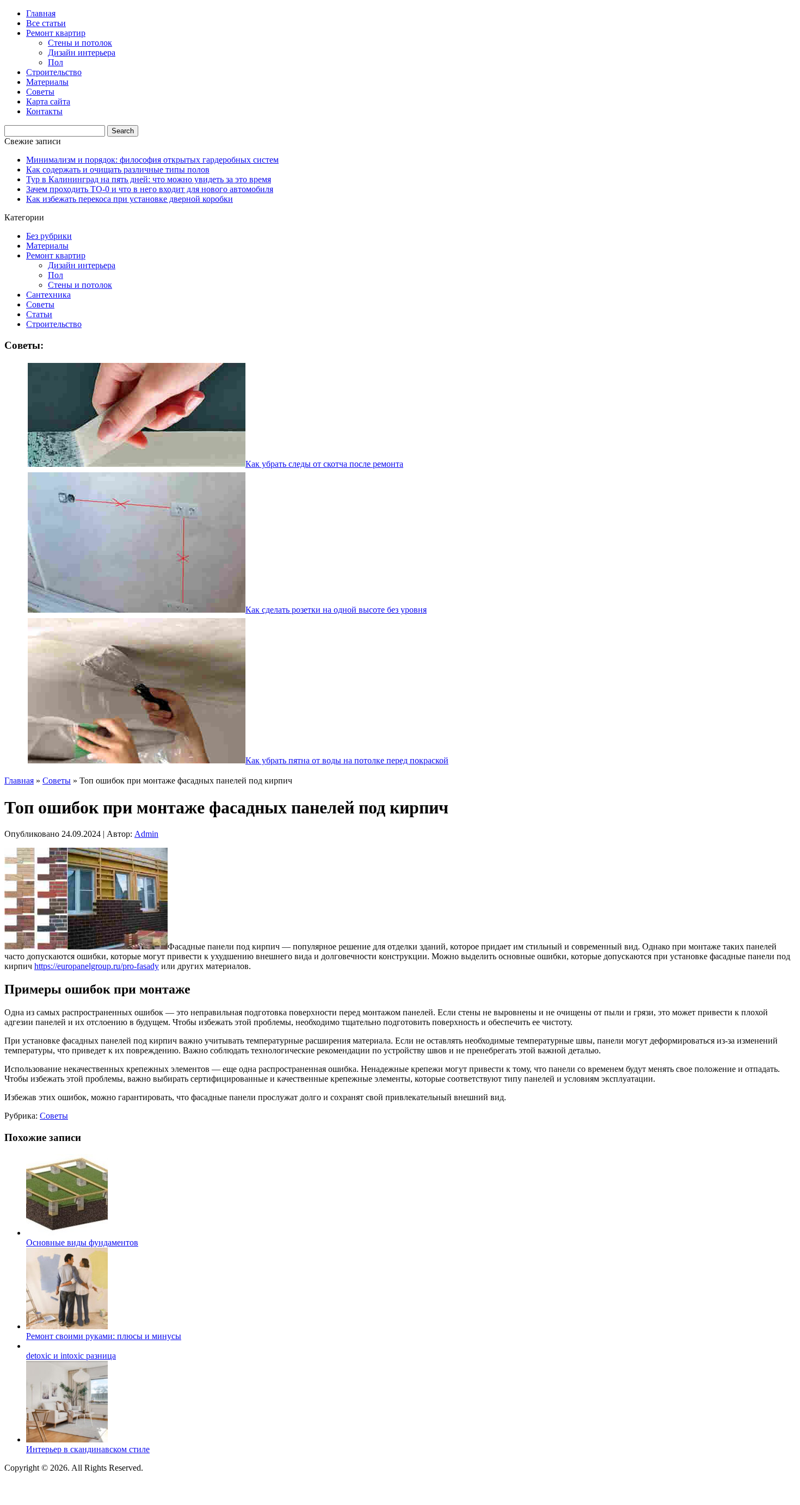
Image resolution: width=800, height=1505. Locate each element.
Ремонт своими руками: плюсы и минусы (103, 1336)
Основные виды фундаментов (82, 1242)
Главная (41, 13)
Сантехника (48, 294)
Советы (40, 91)
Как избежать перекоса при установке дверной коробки (129, 198)
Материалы (47, 82)
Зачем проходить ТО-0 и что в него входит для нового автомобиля (149, 189)
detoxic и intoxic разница (71, 1355)
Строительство (54, 72)
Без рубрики (49, 235)
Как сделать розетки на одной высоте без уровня (336, 609)
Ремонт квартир (55, 33)
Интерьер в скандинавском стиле (88, 1449)
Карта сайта (48, 101)
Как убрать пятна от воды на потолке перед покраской (346, 760)
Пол (55, 62)
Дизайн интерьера (81, 52)
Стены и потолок (80, 42)
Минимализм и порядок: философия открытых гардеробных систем (152, 159)
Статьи (39, 314)
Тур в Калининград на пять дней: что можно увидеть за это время (148, 179)
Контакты (44, 111)
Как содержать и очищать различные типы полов (118, 169)
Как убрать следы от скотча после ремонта (324, 463)
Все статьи (46, 23)
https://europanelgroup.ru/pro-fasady (96, 966)
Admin (146, 833)
